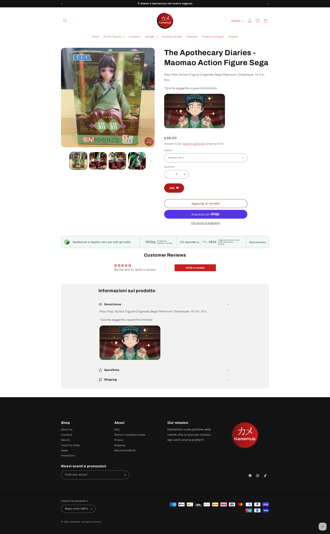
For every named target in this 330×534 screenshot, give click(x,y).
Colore (168, 150)
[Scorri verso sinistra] (65, 161)
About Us (66, 429)
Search (65, 440)
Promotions (68, 455)
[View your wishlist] (258, 21)
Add (171, 187)
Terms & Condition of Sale (129, 435)
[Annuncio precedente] (62, 3)
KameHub (75, 522)
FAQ (117, 429)
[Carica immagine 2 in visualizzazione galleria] (98, 161)
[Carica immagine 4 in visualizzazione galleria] (137, 161)
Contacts (66, 435)
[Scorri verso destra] (151, 161)
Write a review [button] (195, 267)
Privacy (118, 440)
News (64, 450)
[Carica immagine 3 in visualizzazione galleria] (117, 161)
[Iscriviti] (125, 475)
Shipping (119, 445)
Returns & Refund (125, 450)
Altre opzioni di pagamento (205, 223)
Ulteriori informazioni (257, 242)
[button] (65, 21)
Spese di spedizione (194, 143)
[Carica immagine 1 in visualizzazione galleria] (78, 161)
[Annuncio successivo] (268, 3)
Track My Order (70, 445)
